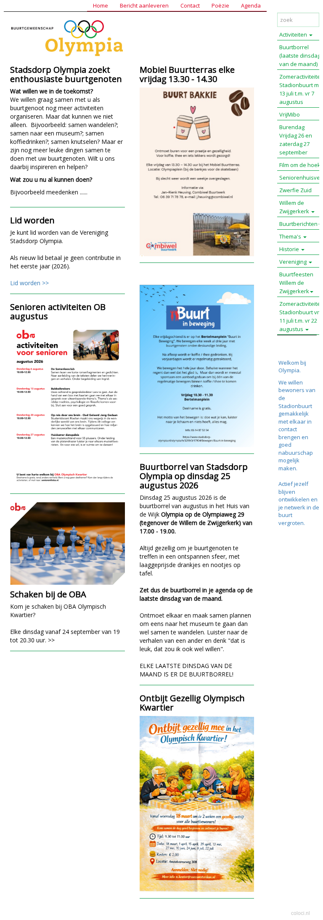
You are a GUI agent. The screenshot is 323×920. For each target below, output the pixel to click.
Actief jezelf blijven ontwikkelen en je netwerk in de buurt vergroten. (298, 503)
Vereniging (293, 261)
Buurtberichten (298, 224)
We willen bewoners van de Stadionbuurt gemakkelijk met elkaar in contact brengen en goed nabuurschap (296, 417)
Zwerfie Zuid (295, 190)
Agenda (251, 5)
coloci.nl (300, 913)
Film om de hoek (299, 165)
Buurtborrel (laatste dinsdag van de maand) (299, 55)
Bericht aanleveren (144, 5)
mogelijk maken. (288, 464)
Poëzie (220, 5)
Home (100, 5)
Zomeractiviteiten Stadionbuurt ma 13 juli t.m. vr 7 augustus (301, 89)
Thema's (290, 236)
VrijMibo (289, 114)
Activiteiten (293, 34)
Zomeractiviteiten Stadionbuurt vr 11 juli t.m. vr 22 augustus (301, 316)
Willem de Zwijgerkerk (294, 207)
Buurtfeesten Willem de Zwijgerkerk (296, 282)
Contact (190, 5)
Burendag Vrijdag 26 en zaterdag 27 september (295, 139)
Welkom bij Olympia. (292, 366)
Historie (289, 249)
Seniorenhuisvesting (301, 177)
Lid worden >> (29, 283)
